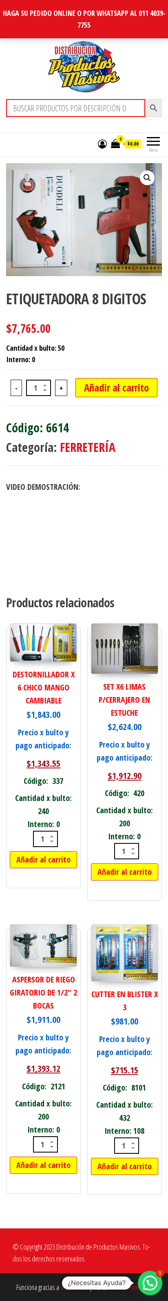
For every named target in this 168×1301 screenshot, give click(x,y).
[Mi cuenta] (102, 143)
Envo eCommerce (130, 1287)
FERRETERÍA (87, 447)
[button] (147, 177)
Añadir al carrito (116, 387)
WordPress (74, 1287)
